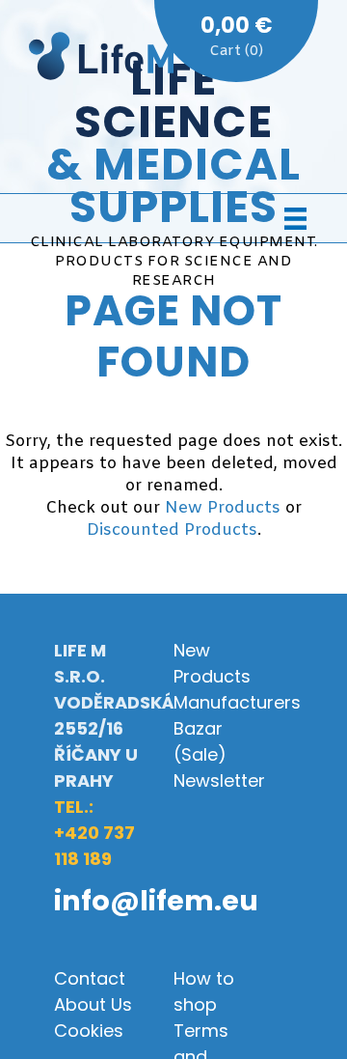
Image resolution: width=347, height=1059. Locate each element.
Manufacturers (237, 702)
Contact (89, 978)
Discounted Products (172, 530)
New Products (222, 508)
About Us (93, 1004)
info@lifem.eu (156, 900)
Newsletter (219, 780)
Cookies (88, 1030)
